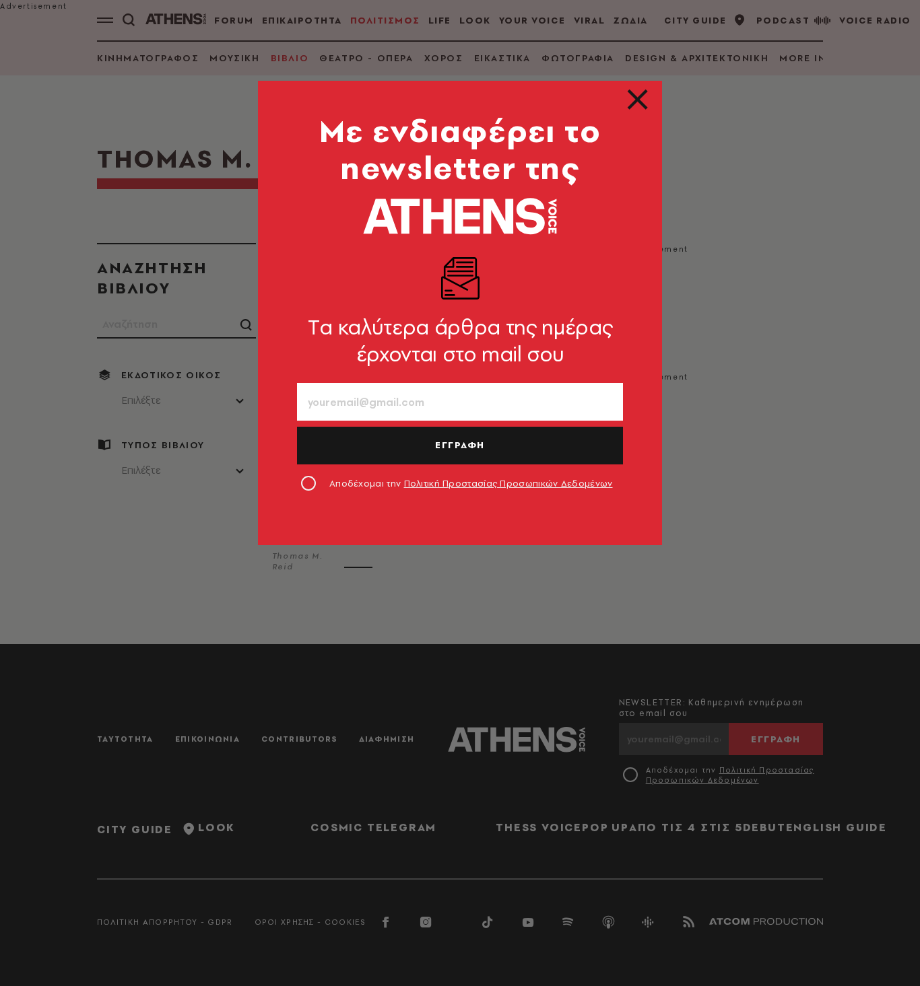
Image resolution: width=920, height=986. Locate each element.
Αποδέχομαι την (471, 483)
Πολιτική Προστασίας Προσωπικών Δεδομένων (508, 483)
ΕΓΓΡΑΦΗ (460, 445)
